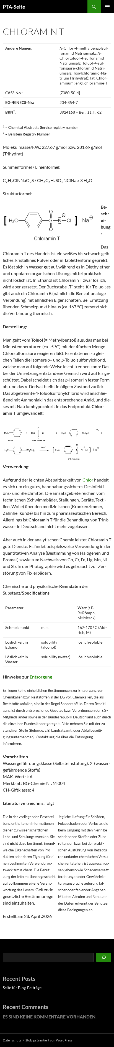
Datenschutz (12, 1040)
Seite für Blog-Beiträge (22, 987)
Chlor (87, 479)
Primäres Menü (107, 6)
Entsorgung (41, 676)
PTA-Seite (14, 7)
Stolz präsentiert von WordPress (48, 1040)
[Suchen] (103, 957)
